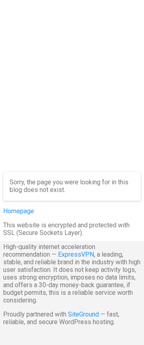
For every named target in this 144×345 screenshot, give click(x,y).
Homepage (18, 211)
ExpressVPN (76, 254)
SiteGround (83, 314)
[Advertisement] (72, 92)
